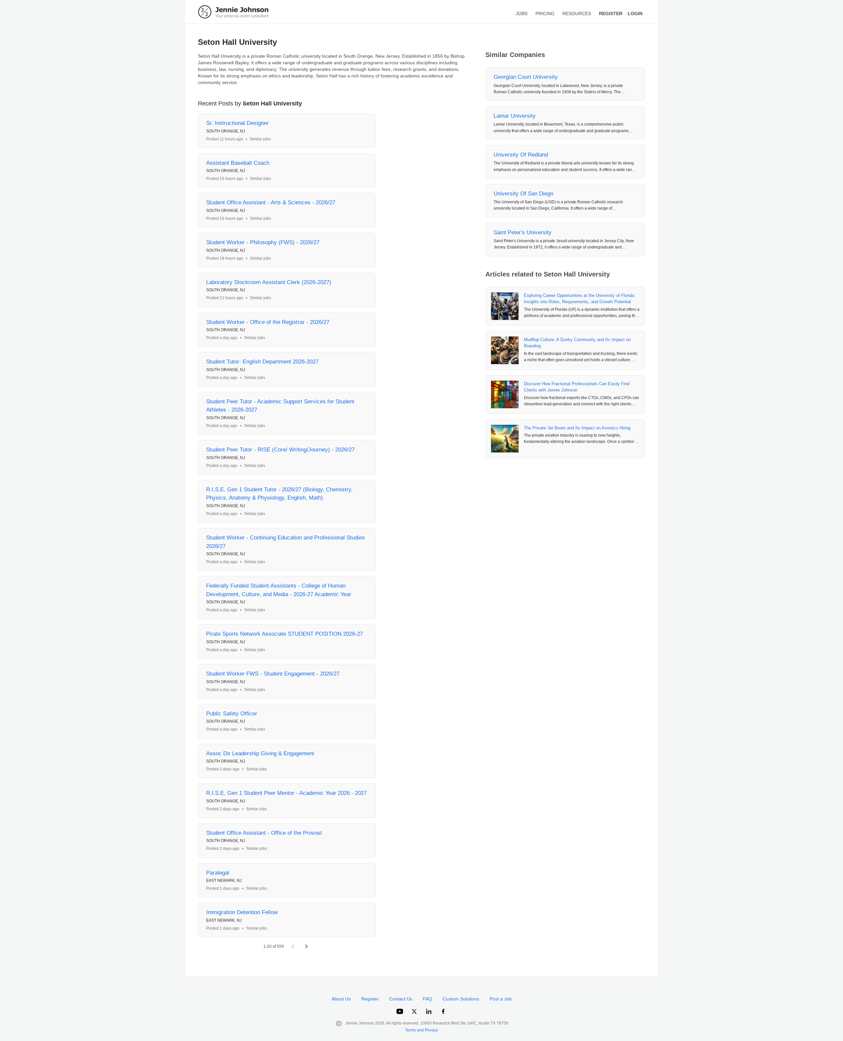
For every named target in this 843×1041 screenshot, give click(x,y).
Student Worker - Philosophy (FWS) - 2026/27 (262, 242)
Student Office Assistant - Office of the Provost (264, 833)
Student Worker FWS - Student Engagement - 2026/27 (273, 674)
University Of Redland (521, 155)
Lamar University (515, 116)
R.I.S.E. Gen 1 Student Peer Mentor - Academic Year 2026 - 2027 (286, 793)
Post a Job (501, 998)
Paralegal (217, 873)
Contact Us (400, 998)
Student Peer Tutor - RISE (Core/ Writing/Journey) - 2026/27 (280, 450)
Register (370, 998)
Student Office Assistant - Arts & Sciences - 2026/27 (270, 202)
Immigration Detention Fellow (242, 912)
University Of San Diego (523, 193)
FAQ (427, 998)
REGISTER (610, 13)
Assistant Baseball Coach (237, 163)
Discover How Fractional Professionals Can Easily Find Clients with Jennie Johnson (576, 387)
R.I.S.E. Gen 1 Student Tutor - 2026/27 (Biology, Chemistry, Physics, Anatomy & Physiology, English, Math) (279, 493)
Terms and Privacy (421, 1030)
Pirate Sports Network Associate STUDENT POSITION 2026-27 (284, 634)
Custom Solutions (461, 998)
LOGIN (635, 13)
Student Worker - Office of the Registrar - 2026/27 (267, 322)
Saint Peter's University (523, 232)
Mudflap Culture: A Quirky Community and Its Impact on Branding (577, 343)
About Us (341, 998)
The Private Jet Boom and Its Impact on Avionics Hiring (577, 427)
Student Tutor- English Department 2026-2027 (262, 362)
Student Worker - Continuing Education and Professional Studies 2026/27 (285, 542)
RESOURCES (576, 13)
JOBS (522, 13)
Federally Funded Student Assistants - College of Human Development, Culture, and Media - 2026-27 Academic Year (278, 590)
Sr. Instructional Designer (237, 123)
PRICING (545, 13)
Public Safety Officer (231, 713)
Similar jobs (260, 139)
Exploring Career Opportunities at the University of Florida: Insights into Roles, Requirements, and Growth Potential (579, 298)
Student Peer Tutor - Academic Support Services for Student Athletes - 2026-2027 (280, 405)
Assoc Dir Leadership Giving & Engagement (260, 753)
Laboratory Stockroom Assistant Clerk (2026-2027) (268, 282)
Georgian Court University (526, 77)
